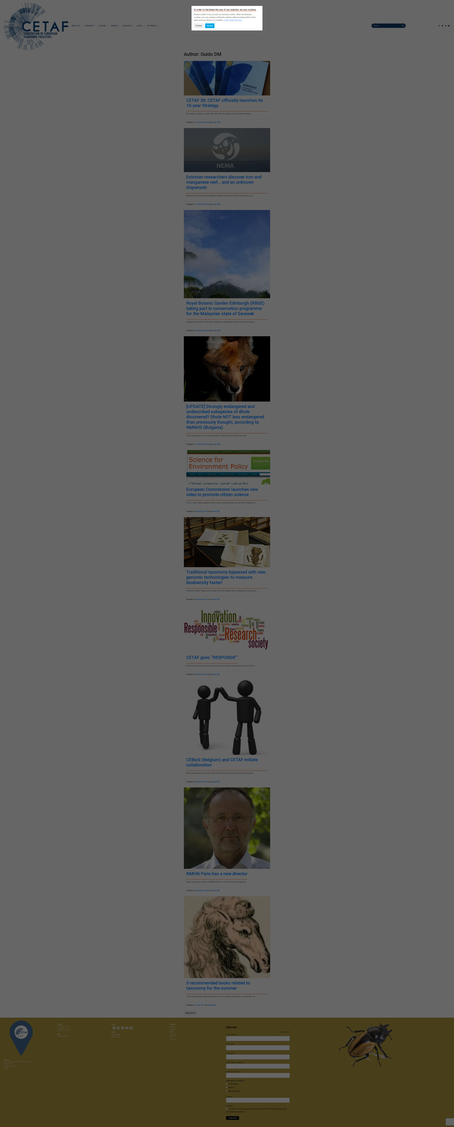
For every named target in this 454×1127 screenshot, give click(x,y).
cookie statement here (232, 20)
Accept (210, 26)
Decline (199, 26)
